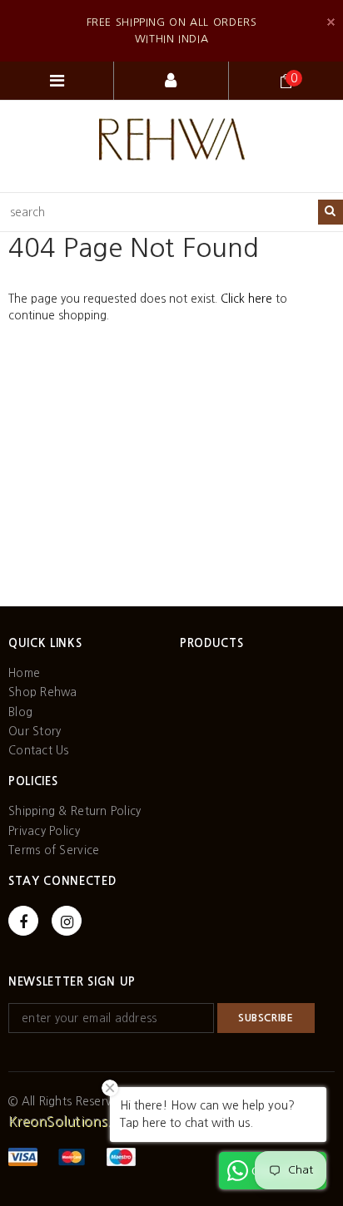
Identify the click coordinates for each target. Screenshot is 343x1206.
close (331, 22)
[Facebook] (23, 921)
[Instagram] (67, 921)
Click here (248, 298)
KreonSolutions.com (73, 1121)
